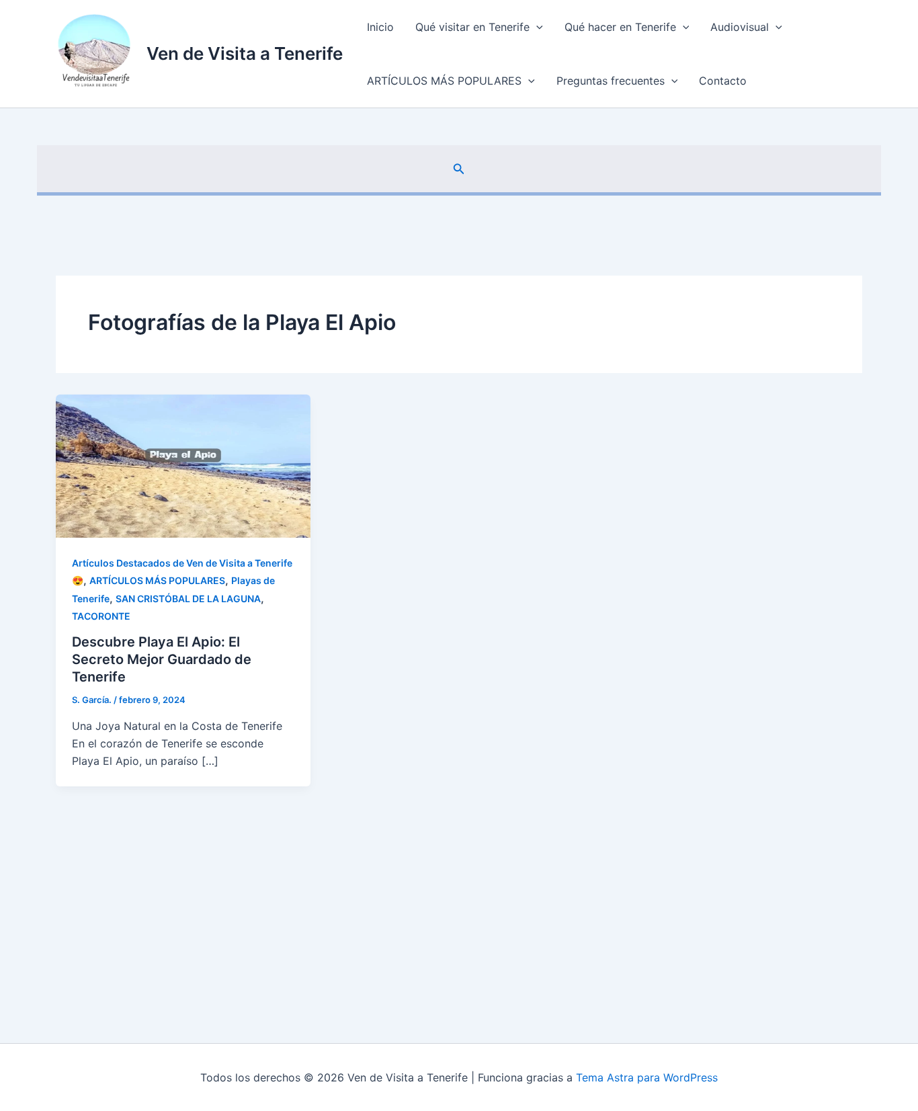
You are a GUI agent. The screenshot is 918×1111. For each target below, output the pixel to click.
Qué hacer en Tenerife (620, 27)
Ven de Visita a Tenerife (245, 53)
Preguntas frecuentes (610, 80)
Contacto (723, 80)
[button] (536, 27)
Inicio (380, 27)
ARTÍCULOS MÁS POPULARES (444, 80)
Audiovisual (739, 27)
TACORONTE (101, 616)
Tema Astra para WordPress (647, 1077)
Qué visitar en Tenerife (472, 27)
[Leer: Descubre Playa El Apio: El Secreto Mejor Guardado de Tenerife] (183, 465)
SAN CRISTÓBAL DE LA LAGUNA (188, 598)
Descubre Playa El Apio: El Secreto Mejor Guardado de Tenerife (161, 659)
